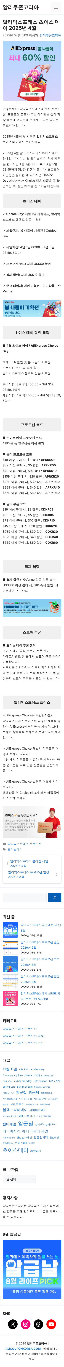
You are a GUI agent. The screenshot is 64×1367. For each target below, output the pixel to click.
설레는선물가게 (9, 1116)
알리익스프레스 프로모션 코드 (23, 1043)
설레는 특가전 (26, 1116)
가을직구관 (8, 1092)
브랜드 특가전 (32, 1104)
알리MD (39, 1124)
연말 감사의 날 (24, 1137)
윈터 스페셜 (21, 1142)
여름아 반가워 (9, 1137)
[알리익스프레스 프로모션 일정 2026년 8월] (10, 982)
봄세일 (6, 1104)
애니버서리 (11, 1131)
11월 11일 (10, 1069)
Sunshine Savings (42, 1087)
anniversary (37, 1069)
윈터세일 (8, 1143)
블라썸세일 (45, 1104)
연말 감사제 (41, 1137)
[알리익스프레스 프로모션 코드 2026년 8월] (10, 964)
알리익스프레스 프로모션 (24, 844)
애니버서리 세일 (35, 1131)
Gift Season (40, 1081)
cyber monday (23, 1081)
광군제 (33, 1092)
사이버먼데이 (37, 1110)
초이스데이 (15, 849)
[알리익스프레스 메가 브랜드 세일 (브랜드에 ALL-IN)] (10, 999)
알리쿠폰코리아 (21, 7)
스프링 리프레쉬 (44, 1116)
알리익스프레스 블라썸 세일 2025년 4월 (29, 863)
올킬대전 (54, 1137)
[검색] (54, 897)
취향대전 (35, 1151)
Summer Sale (25, 1086)
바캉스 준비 (40, 1098)
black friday (33, 1075)
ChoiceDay (7, 1081)
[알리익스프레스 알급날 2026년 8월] (10, 930)
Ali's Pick (24, 1069)
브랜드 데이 (17, 1104)
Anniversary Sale (13, 1075)
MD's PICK (54, 1081)
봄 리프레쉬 (53, 1099)
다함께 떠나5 (46, 1093)
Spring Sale (9, 1086)
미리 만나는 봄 (25, 1099)
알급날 (25, 1123)
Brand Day (48, 1076)
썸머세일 (9, 1124)
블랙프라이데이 (15, 1110)
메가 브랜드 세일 (10, 1099)
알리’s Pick (51, 1124)
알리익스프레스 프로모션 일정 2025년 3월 (28, 874)
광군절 (21, 1092)
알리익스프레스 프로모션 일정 (23, 1036)
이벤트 (32, 1143)
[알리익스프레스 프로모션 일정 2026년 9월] (10, 948)
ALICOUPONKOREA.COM (23, 1348)
